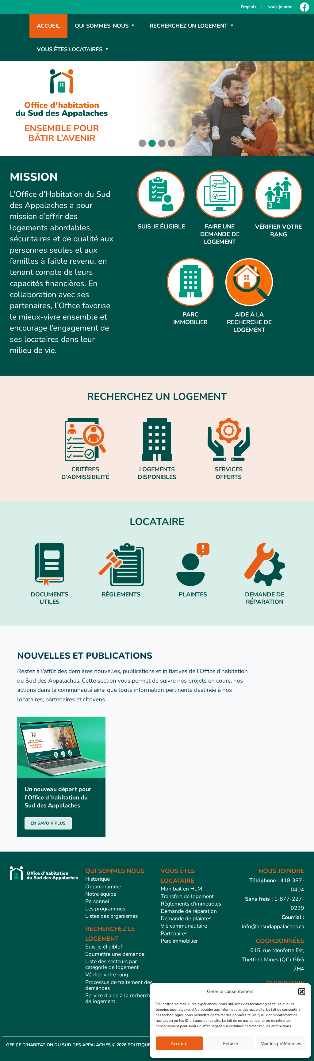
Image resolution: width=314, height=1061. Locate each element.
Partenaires (174, 933)
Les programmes (105, 908)
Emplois (248, 7)
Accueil (48, 25)
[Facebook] (304, 7)
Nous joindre (280, 7)
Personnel (97, 901)
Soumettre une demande (114, 954)
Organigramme (103, 886)
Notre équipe (100, 894)
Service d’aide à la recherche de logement (119, 998)
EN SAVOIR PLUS (48, 823)
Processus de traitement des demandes (118, 985)
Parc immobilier (179, 940)
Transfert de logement (187, 896)
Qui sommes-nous (101, 25)
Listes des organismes (111, 916)
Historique (97, 879)
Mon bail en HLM (181, 888)
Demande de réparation (189, 911)
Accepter (179, 1043)
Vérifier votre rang (106, 974)
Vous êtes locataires (69, 49)
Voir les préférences (281, 1043)
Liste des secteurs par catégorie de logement (112, 964)
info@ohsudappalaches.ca (273, 926)
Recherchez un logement (189, 25)
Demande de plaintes (186, 918)
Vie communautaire (184, 925)
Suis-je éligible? (104, 946)
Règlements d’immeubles (191, 903)
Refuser (230, 1043)
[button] (302, 991)
